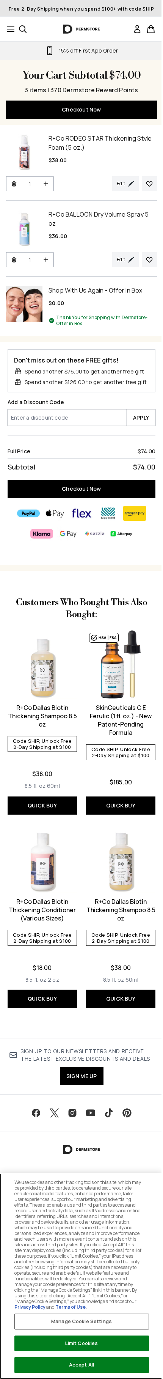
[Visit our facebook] (36, 1113)
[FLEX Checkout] (81, 513)
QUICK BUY (42, 805)
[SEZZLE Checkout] (95, 534)
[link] (137, 29)
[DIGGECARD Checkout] (108, 513)
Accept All (81, 1364)
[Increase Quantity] (46, 183)
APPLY (141, 417)
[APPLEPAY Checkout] (55, 513)
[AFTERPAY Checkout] (121, 534)
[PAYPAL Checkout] (28, 513)
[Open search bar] (23, 29)
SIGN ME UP (81, 1076)
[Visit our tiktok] (109, 1113)
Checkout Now (81, 109)
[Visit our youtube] (91, 1113)
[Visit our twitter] (54, 1113)
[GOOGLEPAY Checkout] (68, 534)
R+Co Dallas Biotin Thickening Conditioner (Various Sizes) (42, 909)
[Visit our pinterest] (127, 1113)
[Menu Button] (8, 29)
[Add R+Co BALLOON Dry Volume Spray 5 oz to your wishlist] (149, 259)
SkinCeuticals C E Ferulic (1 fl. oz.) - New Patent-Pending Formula (121, 720)
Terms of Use (70, 1307)
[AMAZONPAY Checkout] (134, 513)
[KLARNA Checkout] (41, 534)
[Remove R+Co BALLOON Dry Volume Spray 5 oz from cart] (14, 259)
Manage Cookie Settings (81, 1321)
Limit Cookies (81, 1343)
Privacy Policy (29, 1307)
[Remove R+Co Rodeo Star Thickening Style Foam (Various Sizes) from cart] (14, 183)
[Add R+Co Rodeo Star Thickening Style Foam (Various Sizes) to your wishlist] (149, 183)
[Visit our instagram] (72, 1113)
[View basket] (151, 29)
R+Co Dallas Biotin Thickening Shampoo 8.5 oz (42, 715)
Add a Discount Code (36, 402)
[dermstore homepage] (81, 29)
